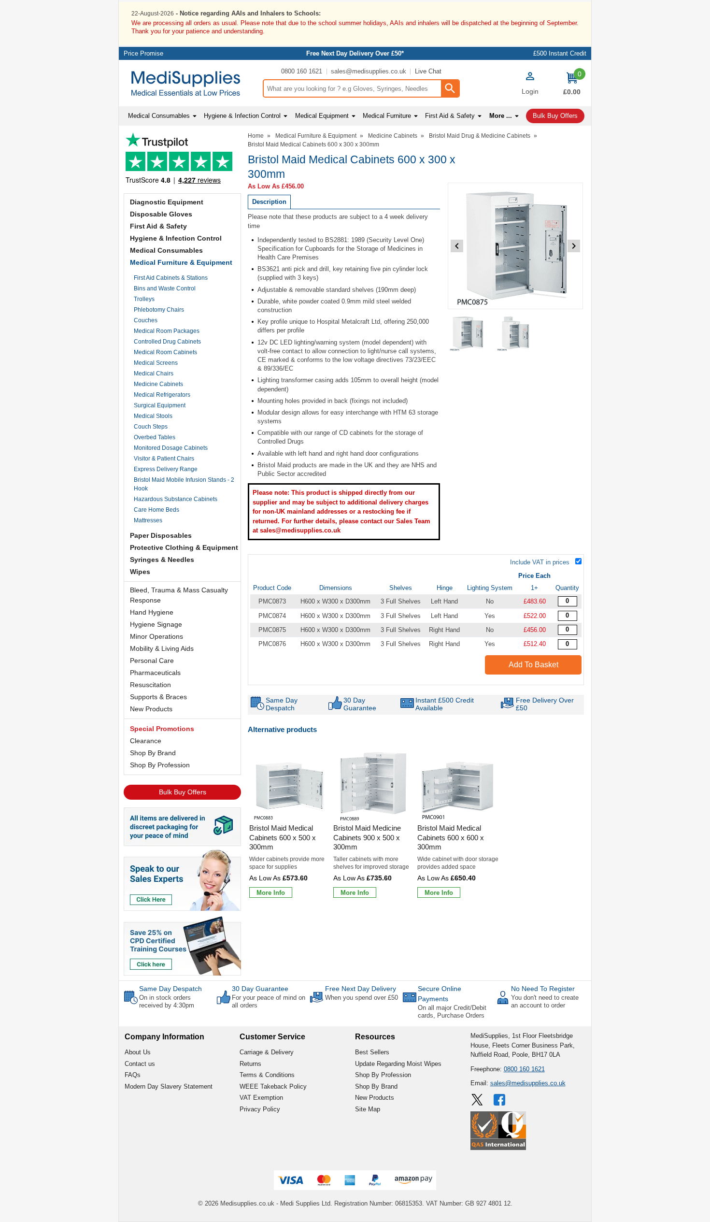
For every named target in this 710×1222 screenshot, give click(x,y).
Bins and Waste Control (165, 288)
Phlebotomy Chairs (159, 309)
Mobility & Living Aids (162, 648)
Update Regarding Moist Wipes (398, 1063)
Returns (250, 1063)
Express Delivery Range (166, 469)
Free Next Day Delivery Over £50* (355, 53)
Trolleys (144, 299)
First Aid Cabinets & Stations (171, 277)
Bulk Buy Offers (182, 792)
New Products (151, 709)
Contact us (140, 1063)
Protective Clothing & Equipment (184, 547)
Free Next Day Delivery (360, 988)
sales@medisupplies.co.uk (368, 71)
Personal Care (152, 660)
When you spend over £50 (361, 997)
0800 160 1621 (301, 71)
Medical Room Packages (166, 331)
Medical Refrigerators (162, 394)
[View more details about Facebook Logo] (500, 1100)
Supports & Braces (158, 697)
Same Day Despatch (170, 988)
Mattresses (148, 520)
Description (269, 201)
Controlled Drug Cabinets (167, 341)
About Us (138, 1052)
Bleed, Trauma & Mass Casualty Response (179, 595)
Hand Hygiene (151, 612)
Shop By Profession (160, 765)
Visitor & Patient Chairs (164, 458)
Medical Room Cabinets (165, 352)
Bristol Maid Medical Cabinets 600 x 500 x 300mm (282, 837)
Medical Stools (153, 416)
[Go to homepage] (190, 83)
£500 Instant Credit (559, 53)
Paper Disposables (161, 535)
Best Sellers (372, 1052)
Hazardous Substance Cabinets (175, 499)
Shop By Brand (153, 753)
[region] (289, 783)
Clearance (145, 741)
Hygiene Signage (156, 624)
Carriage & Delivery (267, 1052)
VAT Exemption (261, 1097)
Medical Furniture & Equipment (181, 262)
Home (256, 135)
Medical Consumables (166, 250)
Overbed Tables (154, 437)
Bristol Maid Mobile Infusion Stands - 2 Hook (184, 484)
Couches (145, 320)
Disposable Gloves (161, 214)
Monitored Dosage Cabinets (171, 448)
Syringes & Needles (162, 559)
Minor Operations (156, 636)
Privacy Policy (260, 1109)
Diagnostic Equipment (166, 202)
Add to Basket (533, 665)
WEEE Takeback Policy (273, 1086)
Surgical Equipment (159, 405)
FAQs (133, 1074)
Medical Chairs (153, 373)
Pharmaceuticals (155, 672)
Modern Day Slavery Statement (169, 1086)
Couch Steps (151, 426)
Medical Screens (156, 362)
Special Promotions (162, 729)
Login (530, 91)
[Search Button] (449, 88)
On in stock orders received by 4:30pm (166, 1001)
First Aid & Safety (158, 226)
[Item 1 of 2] (515, 246)
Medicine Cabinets (158, 384)
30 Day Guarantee (260, 988)
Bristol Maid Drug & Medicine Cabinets (479, 135)
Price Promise (143, 53)
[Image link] (182, 945)
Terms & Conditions (267, 1074)
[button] (530, 84)
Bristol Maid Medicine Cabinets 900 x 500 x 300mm (367, 837)
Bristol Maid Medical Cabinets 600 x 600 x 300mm (450, 837)
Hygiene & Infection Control (176, 238)
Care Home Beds (156, 509)
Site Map (367, 1109)
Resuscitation (150, 685)
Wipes (140, 571)
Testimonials (182, 160)
